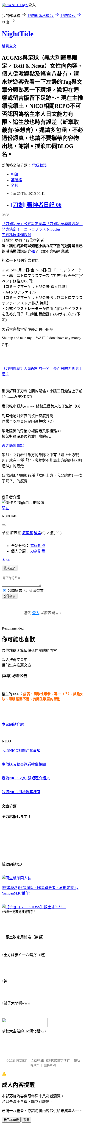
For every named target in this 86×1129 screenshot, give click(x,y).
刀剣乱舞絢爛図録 (16, 235)
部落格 (16, 180)
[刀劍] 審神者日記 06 (36, 205)
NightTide (17, 34)
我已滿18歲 (11, 1120)
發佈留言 (10, 596)
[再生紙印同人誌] (16, 878)
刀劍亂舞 (37, 551)
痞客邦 (27, 533)
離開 (26, 1120)
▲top (6, 559)
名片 (14, 185)
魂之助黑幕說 (13, 446)
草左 (5, 508)
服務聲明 (50, 1065)
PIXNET (21, 1060)
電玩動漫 (39, 165)
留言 (37, 533)
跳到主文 (9, 46)
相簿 (14, 174)
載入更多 (10, 568)
